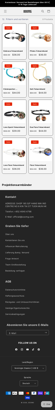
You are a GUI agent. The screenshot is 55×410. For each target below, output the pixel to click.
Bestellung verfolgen (15, 271)
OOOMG (31, 403)
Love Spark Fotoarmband (14, 127)
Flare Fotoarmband (38, 165)
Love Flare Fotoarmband (13, 165)
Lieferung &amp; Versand (17, 252)
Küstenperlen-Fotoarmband (9, 89)
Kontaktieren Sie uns (15, 240)
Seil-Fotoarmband (37, 89)
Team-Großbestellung (15, 264)
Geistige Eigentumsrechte (17, 308)
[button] (5, 11)
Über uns (9, 234)
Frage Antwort (12, 258)
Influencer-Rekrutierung (16, 246)
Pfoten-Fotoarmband (39, 51)
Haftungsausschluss (14, 296)
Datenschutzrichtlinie (15, 290)
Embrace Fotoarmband (13, 51)
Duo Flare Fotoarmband (40, 127)
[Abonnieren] (46, 332)
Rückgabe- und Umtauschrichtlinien (22, 302)
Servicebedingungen (15, 314)
